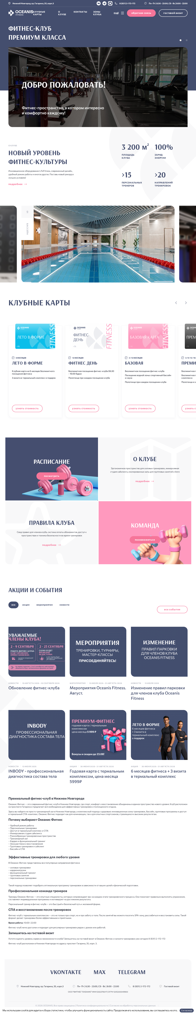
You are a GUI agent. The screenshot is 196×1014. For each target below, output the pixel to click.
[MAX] (110, 3)
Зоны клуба (97, 13)
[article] (36, 658)
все (13, 604)
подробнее (15, 183)
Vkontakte (65, 972)
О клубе (62, 13)
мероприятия (44, 604)
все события (172, 609)
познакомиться (145, 539)
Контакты (80, 11)
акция (26, 604)
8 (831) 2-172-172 (127, 3)
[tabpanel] (98, 75)
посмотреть (51, 475)
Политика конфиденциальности (92, 1005)
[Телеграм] (104, 3)
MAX (100, 972)
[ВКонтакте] (98, 3)
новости (64, 604)
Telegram (132, 972)
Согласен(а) (186, 1010)
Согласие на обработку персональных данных (133, 1005)
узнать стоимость (27, 408)
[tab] (180, 40)
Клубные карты (39, 13)
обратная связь (141, 12)
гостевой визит (173, 12)
